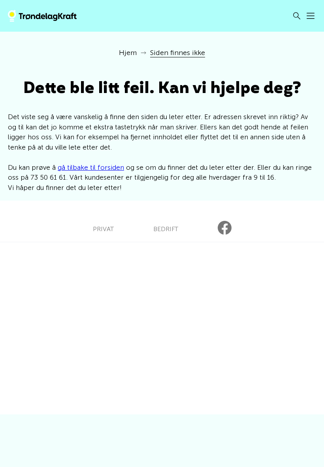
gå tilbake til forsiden (91, 167)
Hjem (128, 52)
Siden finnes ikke (177, 52)
